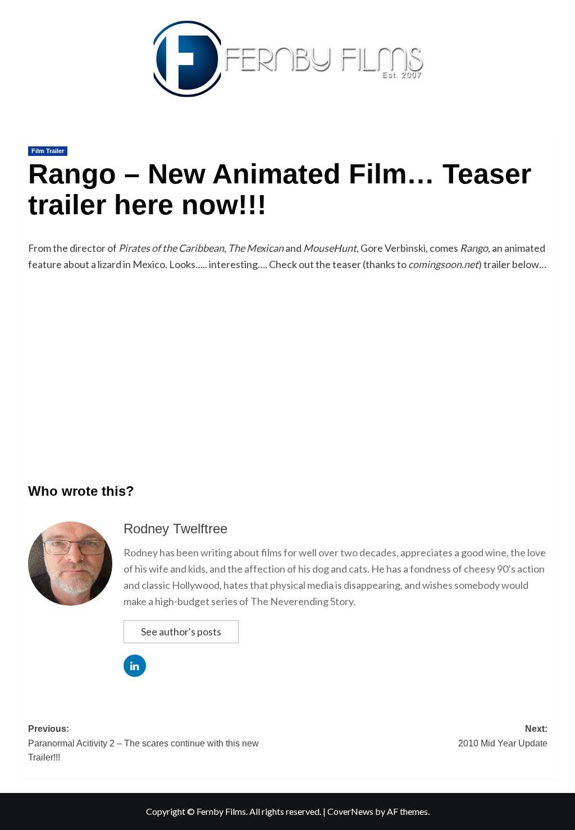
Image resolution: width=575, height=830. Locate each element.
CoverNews (350, 811)
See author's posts (181, 631)
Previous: (143, 743)
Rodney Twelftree (175, 528)
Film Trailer (47, 150)
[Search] (549, 132)
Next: (502, 736)
